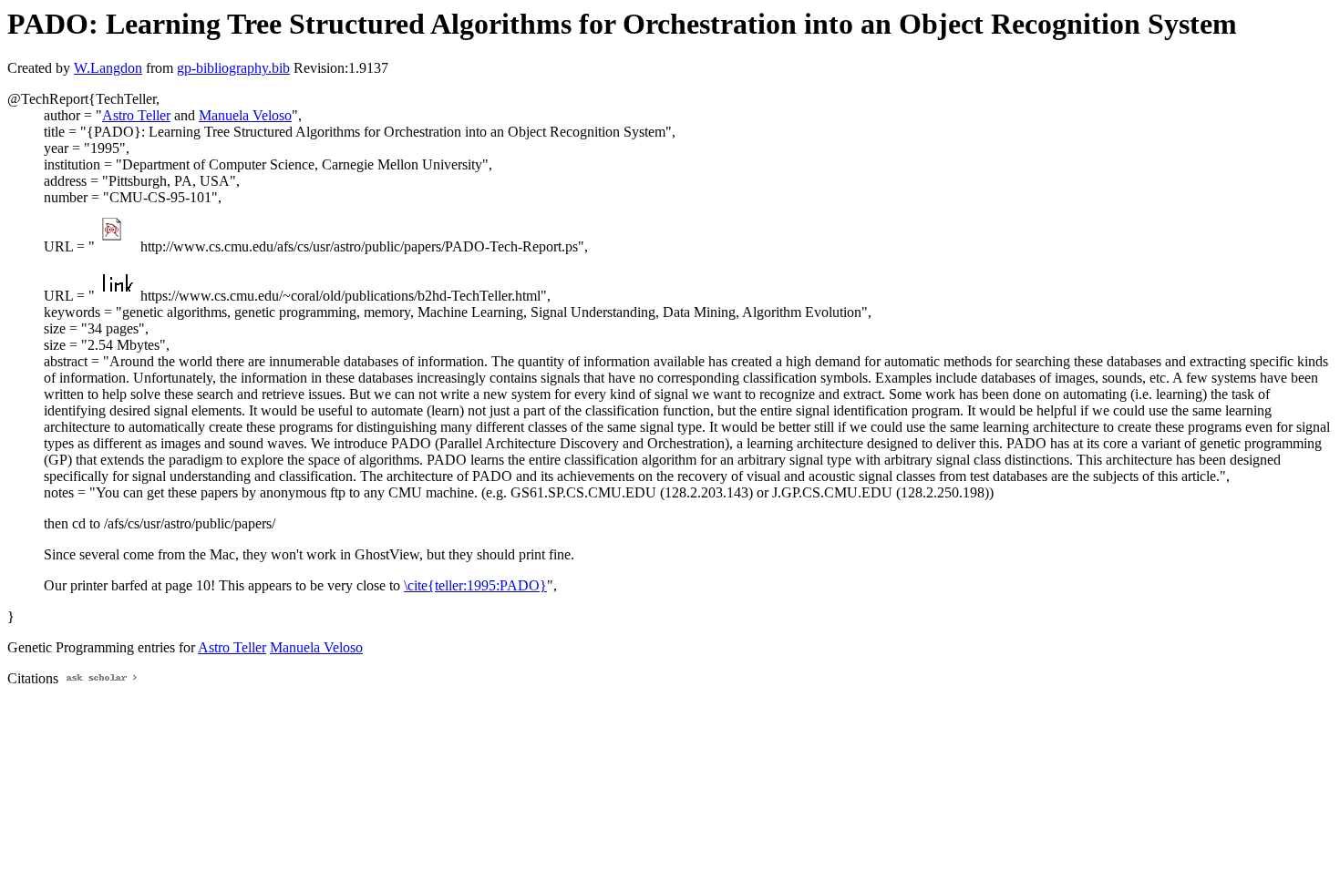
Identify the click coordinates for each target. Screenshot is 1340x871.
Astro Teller (136, 115)
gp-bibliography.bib (233, 68)
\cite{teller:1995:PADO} (475, 585)
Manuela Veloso (245, 115)
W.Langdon (108, 68)
